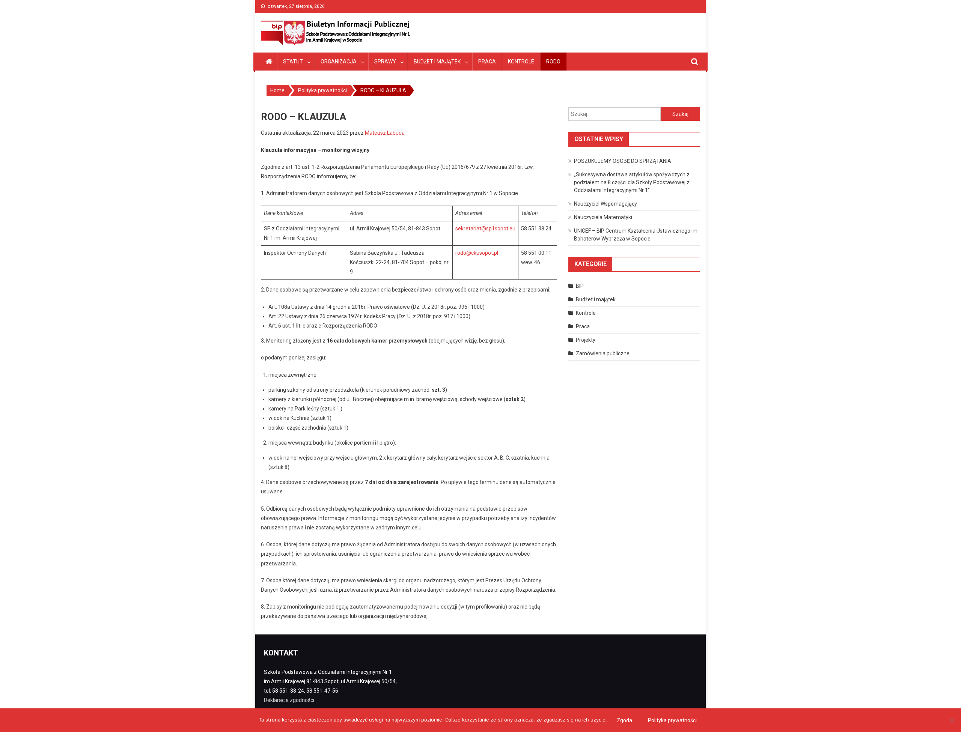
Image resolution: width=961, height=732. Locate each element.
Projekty (585, 340)
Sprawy (385, 62)
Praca (487, 62)
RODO (553, 62)
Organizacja (339, 62)
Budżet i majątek (437, 62)
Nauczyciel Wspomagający (605, 204)
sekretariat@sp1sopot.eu (485, 228)
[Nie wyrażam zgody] (951, 720)
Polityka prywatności (672, 720)
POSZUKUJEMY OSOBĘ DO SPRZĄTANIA (622, 161)
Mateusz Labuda (385, 133)
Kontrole (521, 62)
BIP (580, 286)
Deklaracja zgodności (289, 700)
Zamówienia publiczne (603, 353)
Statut (293, 62)
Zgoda (624, 720)
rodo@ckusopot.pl (476, 253)
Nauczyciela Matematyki (603, 217)
